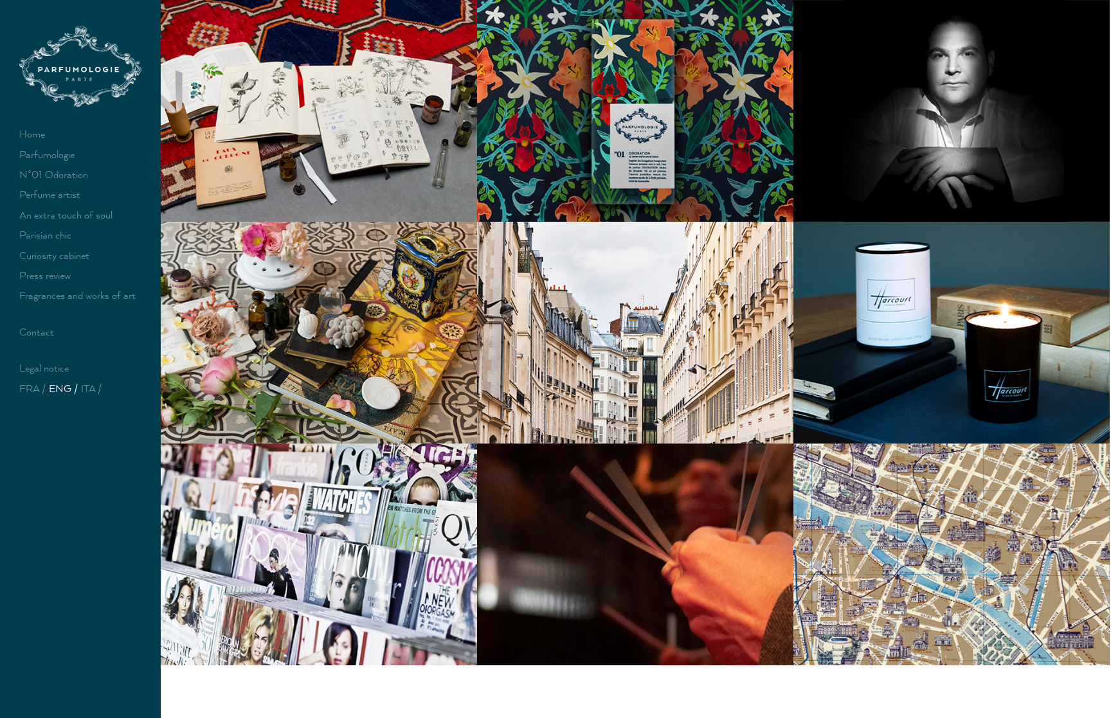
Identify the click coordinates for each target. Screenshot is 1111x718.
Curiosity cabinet (54, 255)
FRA (29, 388)
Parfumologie (47, 154)
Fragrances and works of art (77, 295)
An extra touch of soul (66, 215)
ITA (88, 388)
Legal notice (44, 368)
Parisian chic (45, 235)
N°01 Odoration (53, 174)
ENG (60, 388)
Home (32, 134)
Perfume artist (49, 194)
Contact (36, 332)
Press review (45, 275)
